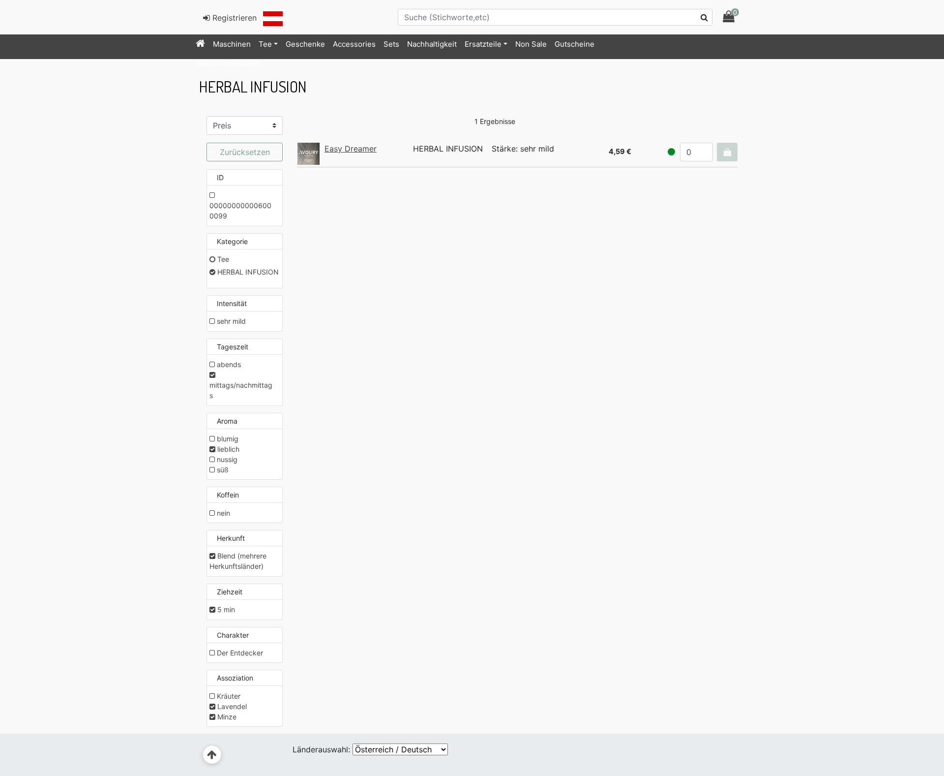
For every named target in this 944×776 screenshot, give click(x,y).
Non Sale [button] (531, 44)
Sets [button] (391, 44)
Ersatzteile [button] (483, 44)
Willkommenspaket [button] (229, 63)
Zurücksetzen (245, 152)
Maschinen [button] (232, 44)
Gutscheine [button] (574, 44)
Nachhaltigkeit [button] (432, 44)
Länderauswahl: (321, 749)
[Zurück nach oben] (212, 755)
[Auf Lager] (671, 151)
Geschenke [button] (305, 44)
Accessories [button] (354, 44)
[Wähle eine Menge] (727, 152)
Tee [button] (265, 44)
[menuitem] (200, 44)
